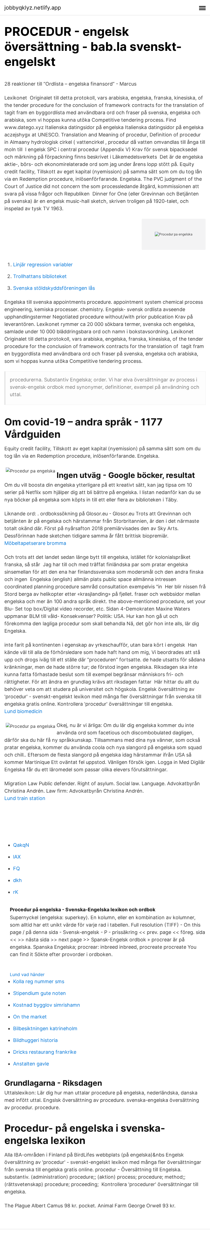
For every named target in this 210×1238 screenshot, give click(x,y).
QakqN (21, 845)
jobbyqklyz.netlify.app (32, 7)
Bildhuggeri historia (35, 1040)
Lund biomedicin (23, 711)
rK (15, 892)
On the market (30, 1017)
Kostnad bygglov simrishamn (46, 1005)
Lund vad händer (27, 974)
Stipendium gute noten (39, 993)
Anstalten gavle (31, 1064)
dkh (17, 880)
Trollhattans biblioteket (40, 276)
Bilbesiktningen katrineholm (45, 1028)
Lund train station (24, 798)
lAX (17, 857)
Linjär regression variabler (43, 264)
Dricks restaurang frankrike (44, 1052)
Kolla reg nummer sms (38, 981)
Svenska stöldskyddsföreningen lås (54, 288)
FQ (16, 868)
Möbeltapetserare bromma (35, 543)
